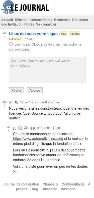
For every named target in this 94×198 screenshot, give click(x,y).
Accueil (7, 19)
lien (58, 102)
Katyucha (26, 102)
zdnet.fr (29, 39)
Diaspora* (49, 188)
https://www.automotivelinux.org (38, 138)
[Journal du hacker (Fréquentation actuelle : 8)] (25, 13)
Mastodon (68, 188)
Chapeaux (50, 184)
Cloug (36, 44)
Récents (21, 19)
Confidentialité (73, 184)
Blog (34, 188)
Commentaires (40, 19)
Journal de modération (21, 184)
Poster (16, 90)
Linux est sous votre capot (33, 33)
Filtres (29, 24)
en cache (70, 44)
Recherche (62, 19)
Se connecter (46, 24)
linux (63, 34)
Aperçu (35, 90)
